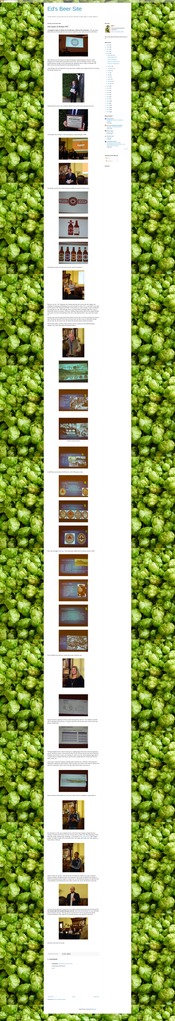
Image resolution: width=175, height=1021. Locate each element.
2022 (107, 53)
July (109, 72)
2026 (107, 45)
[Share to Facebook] (68, 954)
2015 (107, 99)
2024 (107, 49)
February (110, 81)
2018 (107, 92)
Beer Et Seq (110, 130)
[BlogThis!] (65, 954)
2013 (107, 103)
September (110, 68)
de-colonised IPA (85, 836)
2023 (107, 51)
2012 (107, 105)
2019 (107, 90)
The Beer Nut (110, 136)
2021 (107, 86)
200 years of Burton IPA (113, 63)
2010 (107, 109)
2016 (107, 96)
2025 (107, 47)
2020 (107, 88)
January (110, 83)
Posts (108, 158)
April (109, 77)
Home (73, 996)
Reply (53, 968)
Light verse (109, 137)
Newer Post (51, 996)
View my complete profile (117, 31)
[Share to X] (66, 954)
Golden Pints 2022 (112, 57)
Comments (110, 161)
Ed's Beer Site (64, 9)
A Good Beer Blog (111, 141)
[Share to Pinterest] (70, 954)
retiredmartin (110, 118)
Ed (113, 25)
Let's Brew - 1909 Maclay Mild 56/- (114, 126)
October (110, 66)
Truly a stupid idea (112, 59)
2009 (107, 111)
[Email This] (63, 954)
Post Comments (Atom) (60, 999)
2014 (107, 101)
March (109, 79)
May (109, 75)
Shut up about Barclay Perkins (114, 125)
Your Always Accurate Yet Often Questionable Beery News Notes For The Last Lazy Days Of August (116, 144)
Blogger (94, 1009)
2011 (107, 107)
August (109, 70)
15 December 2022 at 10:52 (65, 963)
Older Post (96, 996)
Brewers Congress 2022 (114, 61)
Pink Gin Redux (110, 132)
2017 (107, 94)
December (110, 55)
